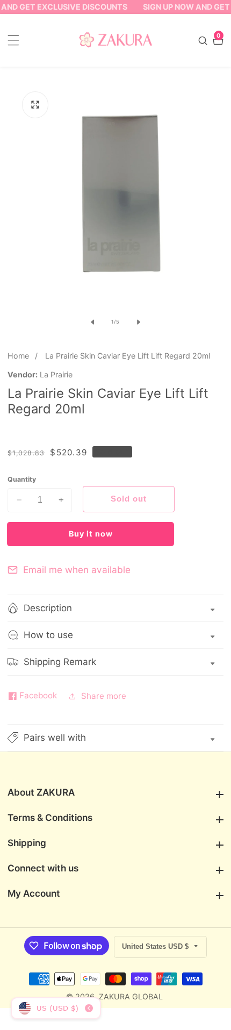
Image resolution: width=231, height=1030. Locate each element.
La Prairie (56, 374)
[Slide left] (92, 322)
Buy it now (91, 533)
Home (18, 355)
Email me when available (77, 569)
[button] (115, 738)
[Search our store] (204, 40)
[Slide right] (138, 322)
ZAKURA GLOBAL (131, 996)
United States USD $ (156, 946)
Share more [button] (103, 696)
